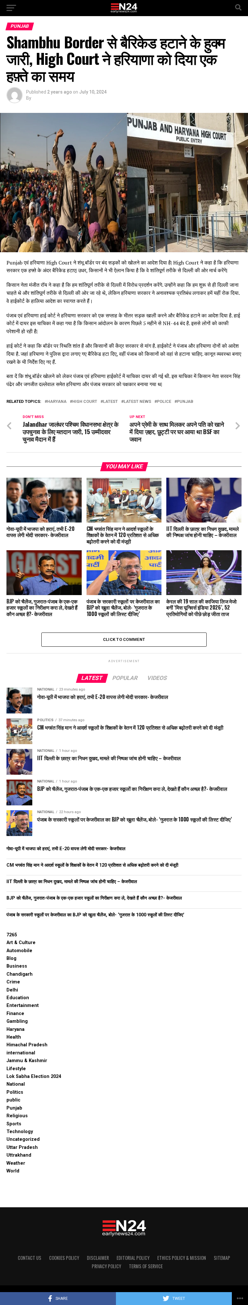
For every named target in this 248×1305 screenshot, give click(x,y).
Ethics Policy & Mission (181, 1257)
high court (84, 402)
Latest (110, 402)
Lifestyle (16, 1068)
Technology (19, 1131)
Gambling (17, 1021)
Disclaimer (98, 1257)
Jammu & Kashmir (26, 1060)
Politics (14, 1092)
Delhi (12, 990)
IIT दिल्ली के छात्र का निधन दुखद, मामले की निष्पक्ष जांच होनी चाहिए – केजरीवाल (71, 881)
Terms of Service (146, 1266)
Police (164, 402)
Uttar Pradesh (22, 1147)
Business (16, 966)
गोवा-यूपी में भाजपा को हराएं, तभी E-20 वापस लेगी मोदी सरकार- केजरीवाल (65, 849)
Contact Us (29, 1257)
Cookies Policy (64, 1257)
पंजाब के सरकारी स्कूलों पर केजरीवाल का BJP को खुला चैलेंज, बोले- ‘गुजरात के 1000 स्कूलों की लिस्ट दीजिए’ (95, 915)
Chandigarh (19, 974)
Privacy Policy (106, 1266)
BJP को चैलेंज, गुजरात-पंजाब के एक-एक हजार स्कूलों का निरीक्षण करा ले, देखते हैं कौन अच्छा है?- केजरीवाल (94, 898)
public (13, 1100)
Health (13, 1037)
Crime (13, 982)
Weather (15, 1163)
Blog (11, 958)
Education (17, 998)
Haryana (57, 402)
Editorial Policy (133, 1257)
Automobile (19, 950)
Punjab (185, 402)
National (15, 1084)
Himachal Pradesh (26, 1045)
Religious (17, 1116)
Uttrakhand (18, 1155)
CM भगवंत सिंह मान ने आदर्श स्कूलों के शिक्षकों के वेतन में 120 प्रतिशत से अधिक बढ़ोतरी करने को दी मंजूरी (92, 865)
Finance (15, 1013)
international (20, 1053)
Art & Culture (21, 942)
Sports (13, 1124)
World (12, 1171)
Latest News (137, 402)
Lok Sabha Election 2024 (33, 1076)
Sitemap (222, 1257)
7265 (11, 935)
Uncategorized (23, 1139)
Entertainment (22, 1005)
